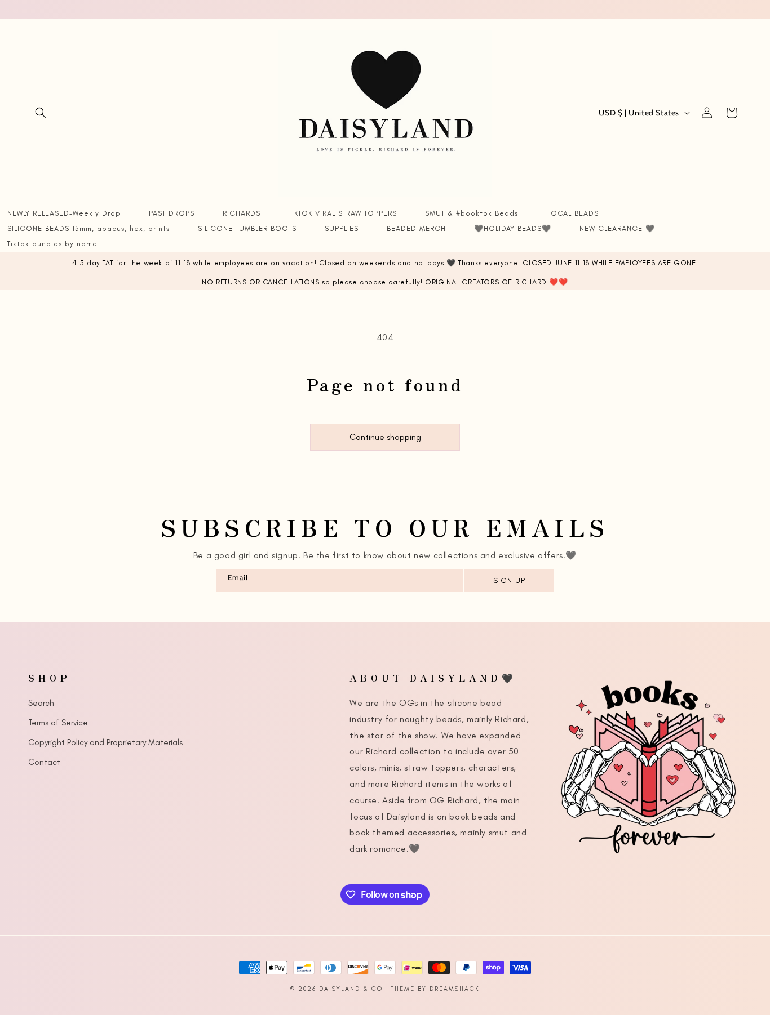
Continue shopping (385, 437)
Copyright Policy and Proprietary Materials (105, 742)
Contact (44, 761)
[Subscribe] (508, 581)
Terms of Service (58, 722)
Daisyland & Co (351, 988)
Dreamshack (455, 988)
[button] (40, 112)
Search (41, 702)
